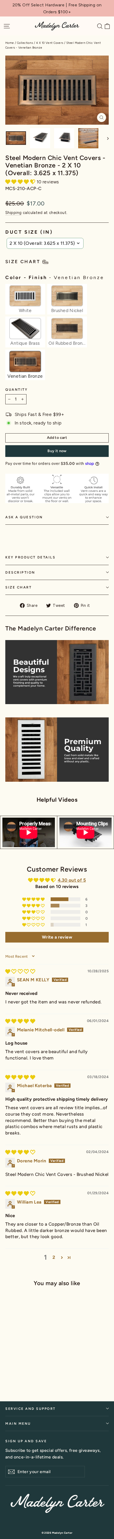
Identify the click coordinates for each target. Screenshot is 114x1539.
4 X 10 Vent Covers (49, 43)
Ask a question (24, 517)
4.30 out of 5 (72, 880)
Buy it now (57, 451)
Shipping (13, 212)
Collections (25, 43)
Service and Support (30, 1409)
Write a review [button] (57, 937)
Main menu (18, 1424)
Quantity (16, 390)
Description (20, 572)
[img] (20, 971)
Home (9, 43)
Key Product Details (30, 557)
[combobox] (45, 243)
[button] (21, 181)
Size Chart (18, 587)
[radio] (25, 299)
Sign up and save (26, 1441)
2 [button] (53, 1257)
